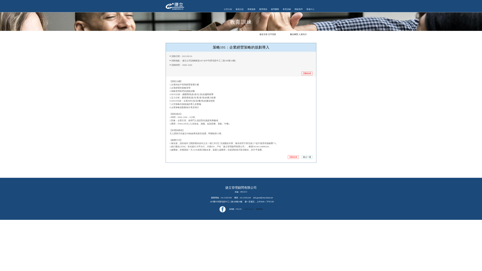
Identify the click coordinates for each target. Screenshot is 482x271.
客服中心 (310, 9)
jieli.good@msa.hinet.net (263, 198)
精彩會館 (259, 209)
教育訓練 (287, 9)
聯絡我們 (299, 9)
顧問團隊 (275, 9)
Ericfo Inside (249, 209)
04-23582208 (245, 198)
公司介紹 (228, 9)
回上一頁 (307, 157)
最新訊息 (240, 9)
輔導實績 (263, 9)
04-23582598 (226, 198)
